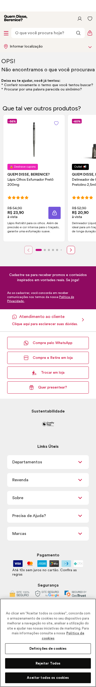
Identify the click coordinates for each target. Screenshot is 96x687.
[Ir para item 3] (49, 250)
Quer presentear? (52, 387)
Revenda (20, 480)
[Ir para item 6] (61, 249)
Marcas (19, 534)
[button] (54, 213)
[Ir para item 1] (39, 250)
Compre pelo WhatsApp (52, 343)
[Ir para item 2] (45, 250)
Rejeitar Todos (48, 663)
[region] (48, 643)
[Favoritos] (90, 19)
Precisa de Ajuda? (29, 516)
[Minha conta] (79, 19)
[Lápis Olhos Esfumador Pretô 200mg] (34, 139)
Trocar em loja (53, 372)
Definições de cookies (48, 648)
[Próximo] (71, 250)
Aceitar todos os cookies (48, 677)
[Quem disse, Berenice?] (15, 18)
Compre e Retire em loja (53, 358)
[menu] (6, 33)
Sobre (17, 498)
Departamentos (27, 462)
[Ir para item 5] (57, 250)
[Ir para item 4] (53, 250)
